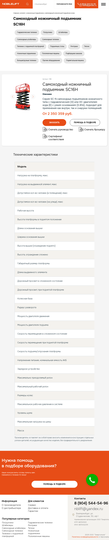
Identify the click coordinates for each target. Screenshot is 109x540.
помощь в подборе (85, 122)
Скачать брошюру (94, 129)
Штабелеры (63, 32)
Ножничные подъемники (35, 13)
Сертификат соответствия (56, 138)
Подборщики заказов (74, 53)
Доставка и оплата (38, 508)
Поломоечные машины (50, 53)
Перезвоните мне (64, 4)
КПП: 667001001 (80, 522)
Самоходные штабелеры (26, 39)
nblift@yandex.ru (88, 509)
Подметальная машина (75, 60)
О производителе (11, 505)
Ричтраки (74, 46)
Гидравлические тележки (27, 32)
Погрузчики (47, 32)
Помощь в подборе (54, 484)
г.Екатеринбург (41, 4)
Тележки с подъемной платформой (30, 46)
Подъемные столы (57, 46)
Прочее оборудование (51, 60)
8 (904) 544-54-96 (91, 503)
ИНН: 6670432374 (81, 525)
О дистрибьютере (11, 508)
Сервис (32, 505)
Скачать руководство (60, 129)
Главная (16, 13)
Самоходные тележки (50, 39)
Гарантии (33, 511)
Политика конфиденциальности (85, 537)
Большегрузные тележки (26, 60)
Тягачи (86, 46)
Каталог (23, 13)
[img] (11, 4)
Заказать (54, 122)
